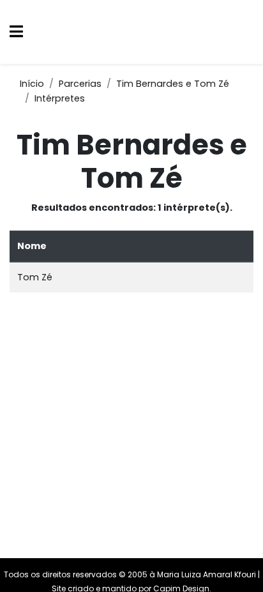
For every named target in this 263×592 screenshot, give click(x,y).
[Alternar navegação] (16, 32)
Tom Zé (34, 277)
